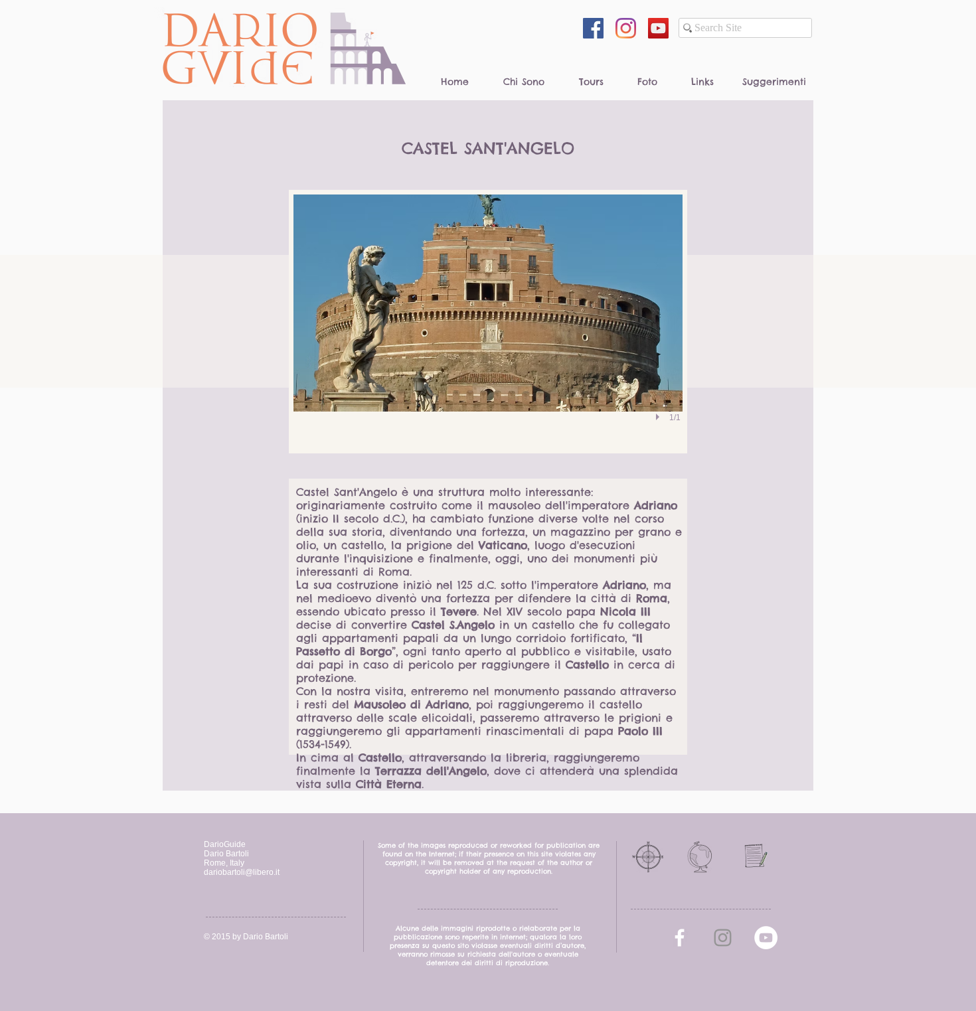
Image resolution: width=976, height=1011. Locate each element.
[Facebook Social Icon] (593, 28)
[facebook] (679, 937)
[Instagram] (625, 28)
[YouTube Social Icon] (658, 28)
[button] (488, 321)
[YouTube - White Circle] (765, 937)
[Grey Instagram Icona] (722, 937)
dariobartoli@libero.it (242, 872)
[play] (659, 417)
